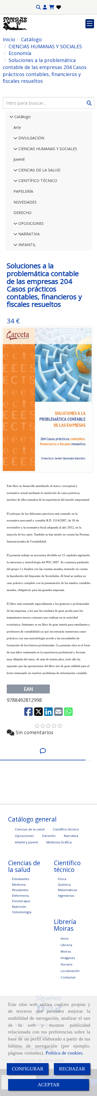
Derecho (49, 836)
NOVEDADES (25, 202)
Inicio (65, 938)
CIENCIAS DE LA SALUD (38, 170)
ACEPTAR (49, 1084)
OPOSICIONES (30, 223)
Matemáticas (67, 890)
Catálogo (22, 116)
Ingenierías (66, 896)
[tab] (43, 751)
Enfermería (20, 896)
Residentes (20, 890)
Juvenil (19, 159)
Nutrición (19, 907)
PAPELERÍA (23, 191)
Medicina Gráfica (59, 842)
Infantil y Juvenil (26, 842)
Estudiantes (20, 879)
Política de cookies (64, 1053)
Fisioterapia (21, 901)
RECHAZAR (72, 1068)
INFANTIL (26, 244)
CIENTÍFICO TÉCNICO (37, 180)
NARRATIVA (28, 233)
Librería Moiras (66, 948)
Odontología (21, 912)
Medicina (19, 884)
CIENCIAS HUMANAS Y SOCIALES (47, 148)
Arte (17, 127)
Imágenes (68, 958)
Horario (66, 964)
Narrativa (71, 836)
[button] (45, 7)
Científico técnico (66, 829)
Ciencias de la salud (29, 829)
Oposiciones (24, 836)
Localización (70, 971)
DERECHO (22, 212)
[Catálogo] (11, 116)
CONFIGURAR (27, 1068)
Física (62, 879)
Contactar (68, 977)
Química (64, 884)
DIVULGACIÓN (30, 137)
